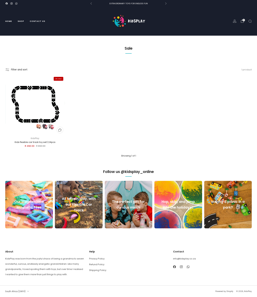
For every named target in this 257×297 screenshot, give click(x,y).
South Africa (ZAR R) (15, 291)
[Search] (250, 21)
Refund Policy (96, 264)
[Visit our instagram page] (11, 3)
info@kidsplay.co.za (184, 258)
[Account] (234, 21)
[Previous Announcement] (91, 3)
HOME (8, 21)
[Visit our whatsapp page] (16, 3)
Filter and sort (19, 69)
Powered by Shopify (224, 291)
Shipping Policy (97, 270)
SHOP (21, 21)
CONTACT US (37, 21)
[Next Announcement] (166, 3)
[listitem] (128, 3)
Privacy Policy (97, 258)
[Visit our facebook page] (6, 3)
